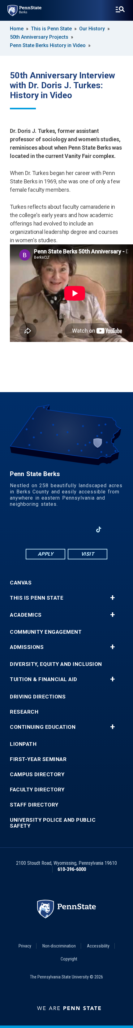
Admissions (27, 647)
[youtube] (66, 529)
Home (17, 29)
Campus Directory (37, 774)
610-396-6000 (72, 869)
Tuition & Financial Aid (43, 679)
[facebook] (34, 529)
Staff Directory (34, 805)
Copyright (69, 958)
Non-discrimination (59, 945)
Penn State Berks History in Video (48, 45)
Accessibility (98, 945)
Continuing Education (42, 727)
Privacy (25, 945)
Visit (87, 554)
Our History (92, 29)
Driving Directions (38, 697)
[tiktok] (98, 529)
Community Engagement (46, 632)
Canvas (21, 583)
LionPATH (23, 744)
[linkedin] (50, 529)
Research (24, 712)
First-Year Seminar (38, 759)
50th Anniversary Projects (39, 37)
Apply (46, 554)
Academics (26, 615)
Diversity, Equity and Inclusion (56, 664)
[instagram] (82, 529)
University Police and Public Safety (53, 823)
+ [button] (112, 598)
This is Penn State (51, 29)
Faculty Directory (37, 790)
